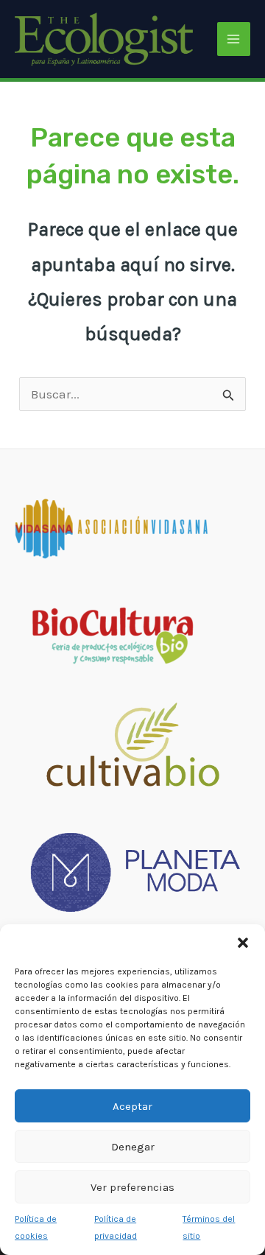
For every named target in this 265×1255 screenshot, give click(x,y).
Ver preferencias (132, 1187)
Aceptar (132, 1106)
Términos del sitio (209, 1227)
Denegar (133, 1146)
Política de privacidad (115, 1227)
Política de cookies (36, 1227)
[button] (243, 942)
